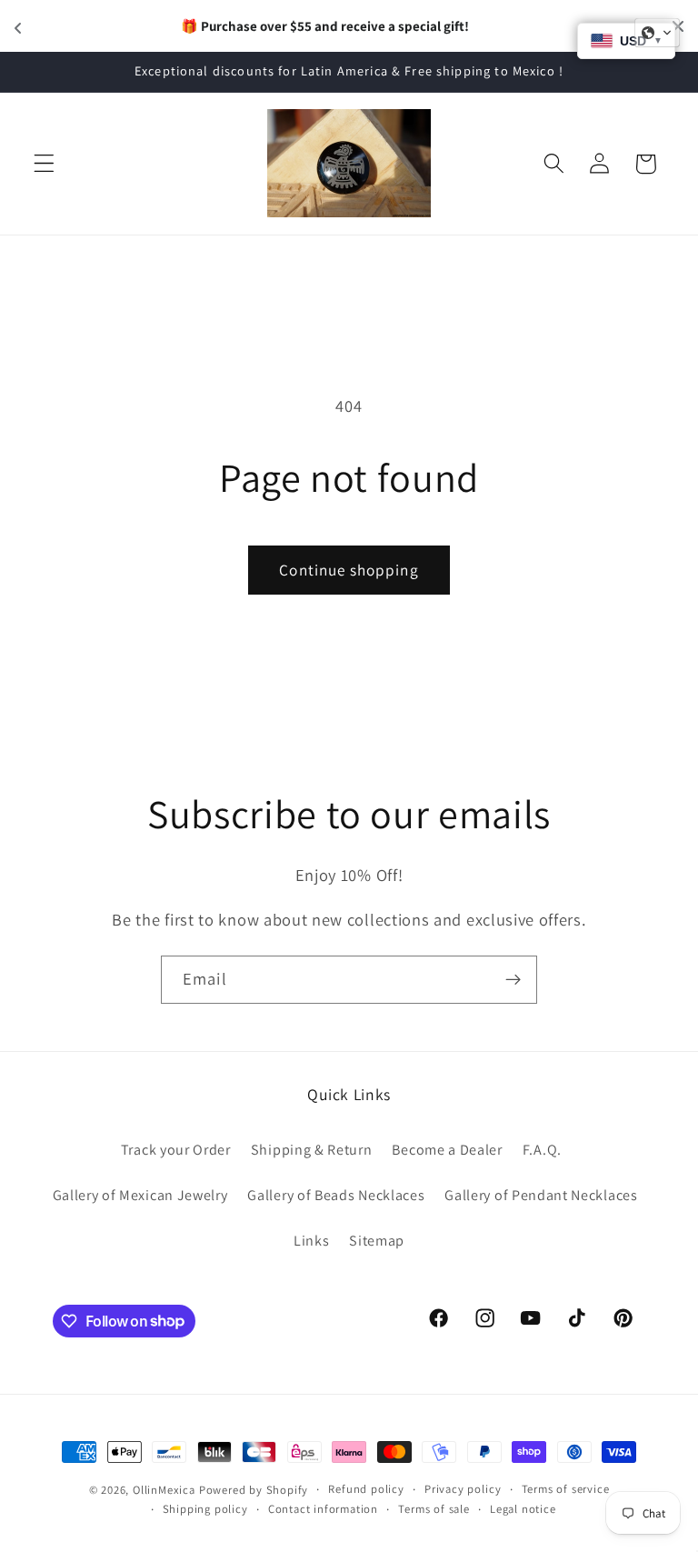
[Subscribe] (513, 980)
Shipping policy (205, 1509)
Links (311, 1240)
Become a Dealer (447, 1149)
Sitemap (376, 1240)
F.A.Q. (542, 1149)
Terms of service (566, 1489)
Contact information (323, 1509)
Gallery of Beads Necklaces (335, 1195)
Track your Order (176, 1149)
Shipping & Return (312, 1149)
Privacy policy (462, 1489)
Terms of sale (433, 1509)
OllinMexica (164, 1489)
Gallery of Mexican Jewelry (140, 1195)
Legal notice (523, 1509)
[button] (44, 164)
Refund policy (366, 1489)
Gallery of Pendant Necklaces (540, 1195)
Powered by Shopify (254, 1489)
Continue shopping (349, 569)
